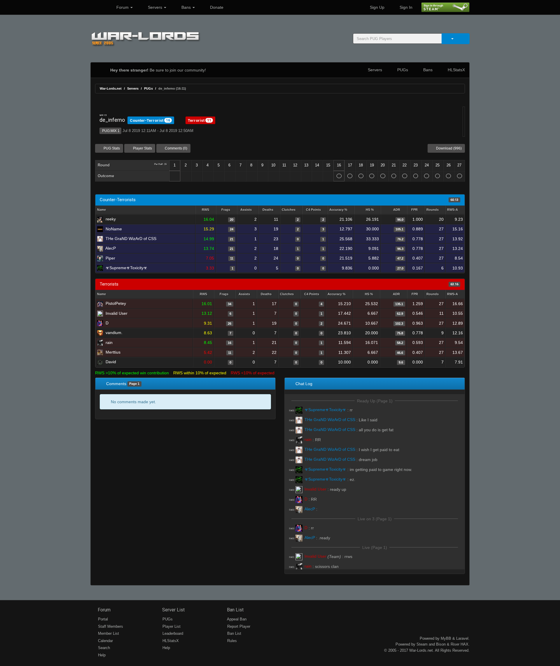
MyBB (446, 638)
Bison (441, 644)
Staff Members (110, 626)
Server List (173, 610)
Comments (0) (175, 148)
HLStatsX (456, 69)
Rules (231, 641)
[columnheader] (205, 210)
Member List (108, 633)
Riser (455, 644)
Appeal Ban (236, 619)
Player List (171, 626)
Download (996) (448, 148)
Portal (102, 619)
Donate (216, 7)
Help (101, 655)
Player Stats (142, 148)
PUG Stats (111, 148)
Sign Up (376, 7)
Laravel (462, 638)
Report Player (238, 626)
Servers (155, 7)
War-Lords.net (111, 88)
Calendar (105, 641)
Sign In (405, 7)
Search (103, 648)
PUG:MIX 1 (110, 131)
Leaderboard (172, 633)
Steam (422, 644)
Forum (122, 7)
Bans (186, 7)
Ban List (235, 610)
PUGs (402, 69)
